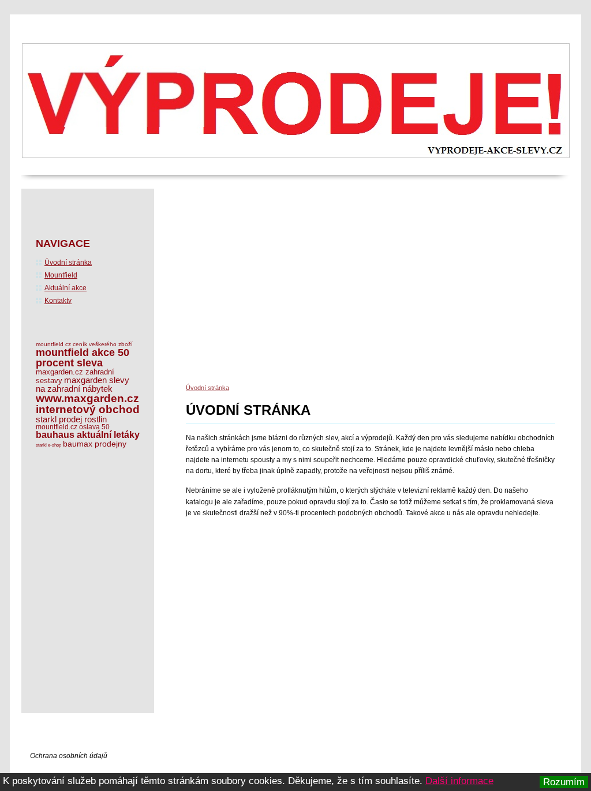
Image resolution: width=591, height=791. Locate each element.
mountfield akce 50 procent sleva (82, 358)
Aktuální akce (65, 288)
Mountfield (60, 275)
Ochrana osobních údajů (68, 756)
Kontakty (58, 301)
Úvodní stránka (207, 387)
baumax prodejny (94, 443)
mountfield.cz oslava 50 (73, 427)
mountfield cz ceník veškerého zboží (84, 344)
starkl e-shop (48, 445)
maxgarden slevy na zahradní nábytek (82, 384)
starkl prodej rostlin (71, 419)
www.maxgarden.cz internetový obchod (88, 403)
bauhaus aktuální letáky (88, 435)
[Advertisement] (388, 289)
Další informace (459, 780)
